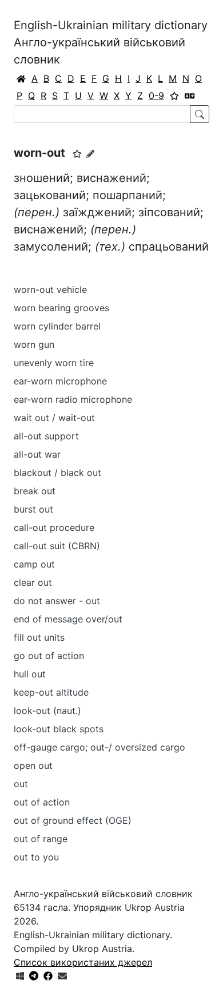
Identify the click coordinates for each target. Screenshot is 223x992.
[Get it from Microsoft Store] (20, 976)
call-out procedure (54, 527)
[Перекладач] (190, 95)
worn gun (34, 344)
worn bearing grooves (61, 308)
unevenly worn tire (54, 362)
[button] (77, 154)
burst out (33, 509)
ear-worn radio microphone (73, 399)
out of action (42, 802)
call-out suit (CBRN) (57, 545)
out (21, 783)
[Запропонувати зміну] (90, 153)
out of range (40, 838)
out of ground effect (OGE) (73, 820)
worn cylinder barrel (57, 326)
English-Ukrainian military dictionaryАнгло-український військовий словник (111, 42)
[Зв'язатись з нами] (62, 976)
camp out (34, 564)
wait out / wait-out (54, 417)
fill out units (39, 637)
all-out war (37, 454)
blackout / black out (57, 472)
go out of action (49, 655)
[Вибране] (174, 95)
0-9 (156, 95)
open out (33, 765)
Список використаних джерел (83, 962)
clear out (33, 582)
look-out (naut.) (47, 710)
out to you (36, 857)
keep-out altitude (51, 692)
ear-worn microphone (60, 381)
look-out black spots (58, 729)
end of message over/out (68, 619)
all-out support (46, 436)
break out (34, 491)
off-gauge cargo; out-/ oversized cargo (99, 747)
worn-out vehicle (50, 289)
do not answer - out (57, 600)
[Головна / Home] (21, 78)
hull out (30, 674)
